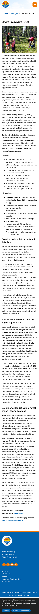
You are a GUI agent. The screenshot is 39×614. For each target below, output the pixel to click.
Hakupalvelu (6, 574)
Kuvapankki (6, 582)
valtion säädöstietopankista (12, 520)
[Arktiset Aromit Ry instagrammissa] (4, 564)
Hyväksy (6, 610)
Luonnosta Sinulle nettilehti (11, 579)
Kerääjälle (14, 14)
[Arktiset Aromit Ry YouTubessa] (12, 564)
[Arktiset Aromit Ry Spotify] (16, 564)
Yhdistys (5, 571)
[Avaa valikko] (34, 4)
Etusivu (5, 14)
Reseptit (5, 576)
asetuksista (13, 605)
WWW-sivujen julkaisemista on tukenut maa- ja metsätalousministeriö (22, 595)
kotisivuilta (18, 513)
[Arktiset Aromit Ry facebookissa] (8, 564)
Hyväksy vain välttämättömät (21, 610)
